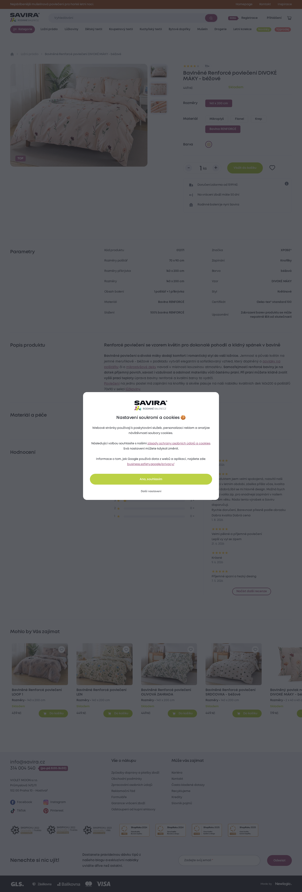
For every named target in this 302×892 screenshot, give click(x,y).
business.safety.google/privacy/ (150, 464)
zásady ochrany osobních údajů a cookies (178, 443)
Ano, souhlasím (151, 479)
